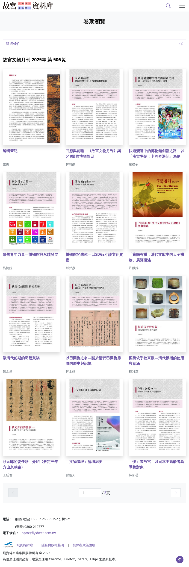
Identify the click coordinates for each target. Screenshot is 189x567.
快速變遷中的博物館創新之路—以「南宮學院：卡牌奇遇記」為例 (156, 153)
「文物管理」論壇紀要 (84, 461)
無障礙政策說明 (84, 545)
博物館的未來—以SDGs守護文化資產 (94, 257)
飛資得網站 (25, 545)
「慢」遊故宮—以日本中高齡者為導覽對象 (156, 464)
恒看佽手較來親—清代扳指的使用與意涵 (156, 360)
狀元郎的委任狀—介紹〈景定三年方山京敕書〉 (30, 464)
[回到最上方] (179, 559)
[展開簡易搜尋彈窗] (168, 6)
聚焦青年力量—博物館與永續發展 (30, 254)
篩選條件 (13, 43)
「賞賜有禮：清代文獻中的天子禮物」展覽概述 (156, 257)
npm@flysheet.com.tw (39, 533)
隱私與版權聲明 (52, 545)
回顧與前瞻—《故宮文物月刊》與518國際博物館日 (93, 153)
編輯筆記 (10, 150)
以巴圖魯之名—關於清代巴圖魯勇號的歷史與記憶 (93, 360)
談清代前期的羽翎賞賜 (21, 357)
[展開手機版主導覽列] (182, 6)
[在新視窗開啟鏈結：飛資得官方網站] (8, 545)
